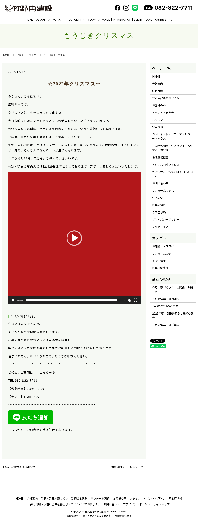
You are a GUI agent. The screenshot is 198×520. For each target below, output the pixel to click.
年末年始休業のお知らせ (20, 467)
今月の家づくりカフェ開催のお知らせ (172, 289)
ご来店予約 (159, 212)
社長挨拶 (157, 91)
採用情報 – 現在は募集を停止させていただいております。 (65, 504)
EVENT (138, 19)
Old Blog (160, 19)
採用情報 (157, 127)
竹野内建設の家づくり (165, 98)
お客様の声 (159, 105)
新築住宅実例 (160, 268)
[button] (74, 238)
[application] (74, 238)
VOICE (106, 19)
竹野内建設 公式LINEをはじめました (172, 174)
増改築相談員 (160, 157)
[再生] (13, 300)
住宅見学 (157, 198)
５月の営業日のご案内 (165, 325)
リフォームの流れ (163, 190)
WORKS (57, 19)
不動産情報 (159, 261)
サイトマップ (160, 226)
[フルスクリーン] (135, 300)
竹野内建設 (21, 316)
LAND (149, 19)
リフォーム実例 (161, 253)
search (170, 20)
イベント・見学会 (163, 113)
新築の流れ (159, 205)
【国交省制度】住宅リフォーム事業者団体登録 (172, 148)
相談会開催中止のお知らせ (127, 467)
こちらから (47, 372)
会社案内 (157, 84)
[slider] (71, 300)
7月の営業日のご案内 (165, 306)
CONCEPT (75, 19)
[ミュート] (129, 300)
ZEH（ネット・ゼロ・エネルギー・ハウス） (171, 136)
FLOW (92, 19)
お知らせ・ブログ (26, 55)
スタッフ (157, 120)
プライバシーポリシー (165, 219)
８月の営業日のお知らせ (167, 299)
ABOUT (41, 19)
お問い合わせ (160, 183)
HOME (29, 19)
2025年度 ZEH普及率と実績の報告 (173, 315)
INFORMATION (122, 19)
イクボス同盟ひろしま (165, 164)
